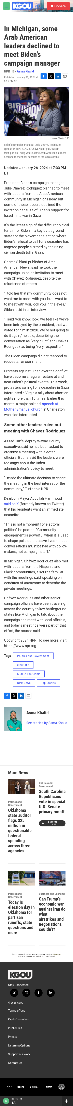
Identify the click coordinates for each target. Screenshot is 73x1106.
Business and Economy (52, 893)
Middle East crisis (28, 674)
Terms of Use (16, 1010)
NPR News (24, 682)
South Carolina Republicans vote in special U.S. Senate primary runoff (52, 801)
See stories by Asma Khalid (46, 723)
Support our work (19, 1054)
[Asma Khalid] (13, 719)
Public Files (15, 1028)
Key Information (18, 1019)
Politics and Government (33, 656)
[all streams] (67, 1101)
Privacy (12, 1036)
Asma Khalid (25, 71)
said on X (11, 504)
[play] (6, 1101)
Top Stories (48, 682)
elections (23, 664)
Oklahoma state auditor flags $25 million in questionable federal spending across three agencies (20, 830)
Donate (60, 6)
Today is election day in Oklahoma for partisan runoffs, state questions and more (21, 917)
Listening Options (19, 1045)
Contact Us (15, 1062)
